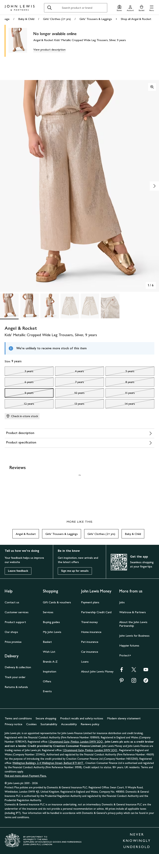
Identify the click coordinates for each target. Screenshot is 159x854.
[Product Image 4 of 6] (69, 306)
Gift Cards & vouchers (57, 602)
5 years (119, 372)
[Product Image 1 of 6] (9, 306)
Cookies (31, 724)
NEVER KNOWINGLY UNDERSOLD (137, 840)
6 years (19, 383)
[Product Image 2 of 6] (29, 306)
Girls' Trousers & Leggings (96, 19)
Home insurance (91, 632)
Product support (15, 622)
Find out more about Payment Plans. (26, 775)
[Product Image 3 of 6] (49, 306)
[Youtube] (145, 671)
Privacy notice (13, 724)
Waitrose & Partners (132, 612)
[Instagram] (133, 682)
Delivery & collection (18, 667)
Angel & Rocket (26, 534)
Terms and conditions (18, 718)
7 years (69, 383)
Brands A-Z (50, 661)
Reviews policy (90, 724)
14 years (120, 405)
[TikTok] (145, 682)
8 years (119, 383)
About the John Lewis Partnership (133, 624)
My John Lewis (52, 632)
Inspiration (49, 671)
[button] (151, 7)
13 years (69, 405)
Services (48, 612)
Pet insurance (89, 642)
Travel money (89, 622)
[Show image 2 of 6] (154, 186)
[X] (133, 671)
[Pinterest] (121, 682)
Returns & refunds (16, 687)
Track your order (15, 677)
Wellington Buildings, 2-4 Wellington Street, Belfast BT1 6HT (48, 763)
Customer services (17, 612)
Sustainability (49, 724)
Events (47, 691)
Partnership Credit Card (96, 612)
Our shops (11, 632)
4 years (69, 372)
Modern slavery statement (124, 718)
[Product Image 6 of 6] (110, 306)
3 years (19, 372)
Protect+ (125, 655)
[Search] (49, 7)
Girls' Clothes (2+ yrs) (57, 19)
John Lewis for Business (134, 635)
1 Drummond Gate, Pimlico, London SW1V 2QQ (76, 741)
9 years (19, 394)
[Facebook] (121, 671)
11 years (120, 394)
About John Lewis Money (97, 671)
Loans (85, 661)
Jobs (122, 602)
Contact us (12, 602)
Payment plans (90, 602)
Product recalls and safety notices (81, 718)
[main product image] (21, 41)
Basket (47, 642)
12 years (19, 405)
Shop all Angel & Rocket (136, 19)
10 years (70, 394)
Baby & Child (26, 19)
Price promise (13, 642)
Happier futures (129, 645)
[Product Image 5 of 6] (90, 306)
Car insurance (89, 651)
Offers (47, 681)
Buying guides (51, 622)
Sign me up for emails (75, 570)
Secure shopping (46, 718)
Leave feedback (18, 570)
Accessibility (69, 724)
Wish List (49, 651)
